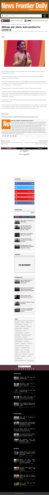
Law (22, 349)
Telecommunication (20, 360)
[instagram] (31, 369)
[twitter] (17, 369)
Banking (17, 326)
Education (18, 337)
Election (24, 337)
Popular (24, 216)
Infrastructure (25, 347)
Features (26, 341)
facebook (39, 148)
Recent (17, 216)
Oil (20, 354)
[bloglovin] (23, 369)
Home (3, 24)
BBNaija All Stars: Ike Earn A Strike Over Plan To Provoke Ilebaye (27, 476)
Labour (17, 349)
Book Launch (18, 328)
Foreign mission (19, 345)
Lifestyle (27, 349)
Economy (17, 334)
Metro (17, 351)
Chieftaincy (18, 330)
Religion (17, 356)
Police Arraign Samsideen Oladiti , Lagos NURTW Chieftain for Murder (27, 404)
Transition (30, 360)
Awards (26, 324)
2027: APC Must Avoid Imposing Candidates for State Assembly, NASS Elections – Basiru (27, 423)
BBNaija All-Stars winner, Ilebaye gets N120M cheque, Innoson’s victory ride (27, 453)
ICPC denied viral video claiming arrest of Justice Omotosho (26, 240)
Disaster (27, 332)
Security (23, 356)
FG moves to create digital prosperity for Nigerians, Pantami (26, 310)
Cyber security (19, 332)
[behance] (29, 369)
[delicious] (33, 369)
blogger (9, 148)
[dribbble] (25, 369)
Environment (18, 341)
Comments (31, 216)
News (24, 20)
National (22, 351)
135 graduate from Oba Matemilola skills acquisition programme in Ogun (27, 246)
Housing (17, 347)
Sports (29, 356)
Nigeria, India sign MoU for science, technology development (26, 281)
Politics (31, 354)
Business (17, 322)
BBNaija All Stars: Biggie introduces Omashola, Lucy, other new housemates (27, 461)
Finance (17, 343)
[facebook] (15, 369)
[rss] (27, 369)
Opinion (25, 354)
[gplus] (19, 369)
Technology (18, 358)
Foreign (30, 343)
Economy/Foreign (26, 334)
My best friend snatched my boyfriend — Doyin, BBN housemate (27, 468)
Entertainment (28, 339)
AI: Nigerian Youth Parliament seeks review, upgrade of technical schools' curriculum (27, 289)
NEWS (16, 354)
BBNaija (23, 326)
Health (27, 345)
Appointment (18, 324)
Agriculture (29, 322)
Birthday (29, 326)
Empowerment (19, 339)
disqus (24, 148)
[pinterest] (21, 369)
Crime (24, 330)
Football (23, 343)
